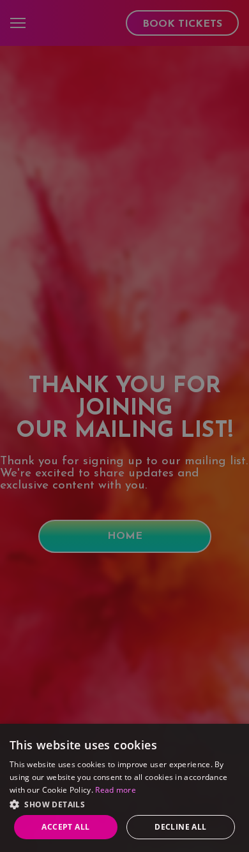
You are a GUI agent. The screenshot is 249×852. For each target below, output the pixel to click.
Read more (115, 789)
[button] (124, 803)
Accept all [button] (65, 826)
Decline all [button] (180, 826)
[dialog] (124, 788)
